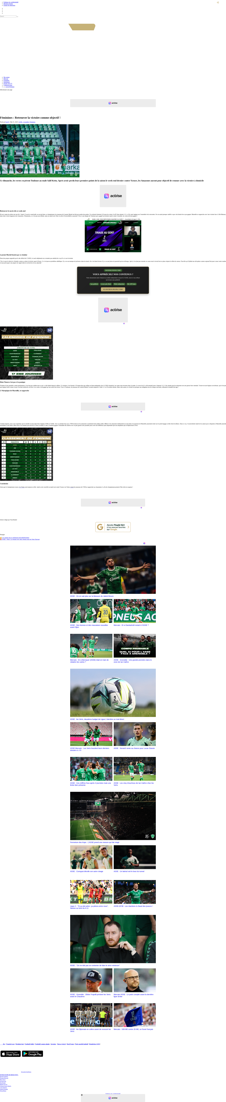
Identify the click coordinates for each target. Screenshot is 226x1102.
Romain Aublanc (4, 1076)
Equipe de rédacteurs (9, 5)
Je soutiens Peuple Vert (113, 289)
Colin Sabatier (3, 1087)
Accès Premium (9, 87)
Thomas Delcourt (4, 1078)
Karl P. (7, 122)
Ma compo (7, 77)
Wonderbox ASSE (94, 1044)
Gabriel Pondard (4, 1089)
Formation (6, 80)
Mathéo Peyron (3, 1084)
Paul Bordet (3, 1083)
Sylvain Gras (3, 1081)
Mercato (6, 79)
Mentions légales (8, 4)
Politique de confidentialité (11, 2)
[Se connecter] (217, 2)
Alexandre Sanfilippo (26, 1072)
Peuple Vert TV (8, 83)
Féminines (32, 122)
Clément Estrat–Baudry (5, 1086)
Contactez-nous (8, 85)
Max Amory (3, 1079)
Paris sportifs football (81, 1044)
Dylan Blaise (3, 1090)
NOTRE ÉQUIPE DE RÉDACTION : (9, 1075)
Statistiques (7, 82)
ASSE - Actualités (24, 122)
